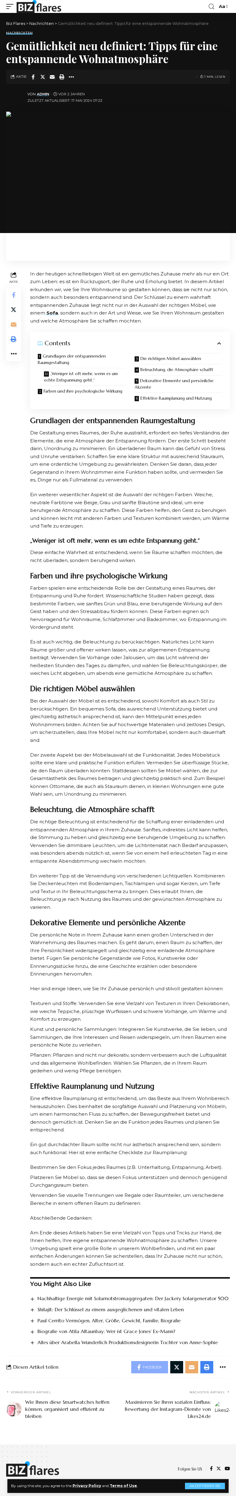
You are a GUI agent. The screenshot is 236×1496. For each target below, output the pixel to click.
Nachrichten (19, 33)
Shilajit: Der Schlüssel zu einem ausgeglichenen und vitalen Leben (110, 1309)
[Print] (61, 77)
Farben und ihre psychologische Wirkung (83, 391)
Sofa (51, 313)
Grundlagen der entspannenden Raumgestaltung (72, 359)
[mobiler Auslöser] (11, 6)
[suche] (211, 6)
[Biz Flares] (39, 6)
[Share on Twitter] (42, 77)
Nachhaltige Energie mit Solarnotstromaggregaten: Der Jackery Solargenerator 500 (133, 1298)
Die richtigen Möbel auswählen (170, 358)
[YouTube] (227, 1469)
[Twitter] (218, 1469)
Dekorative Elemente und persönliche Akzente (174, 384)
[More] (71, 77)
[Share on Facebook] (33, 77)
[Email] (52, 77)
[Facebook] (211, 1469)
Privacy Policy (87, 1485)
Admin (43, 94)
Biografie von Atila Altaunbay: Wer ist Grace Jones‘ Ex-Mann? (106, 1331)
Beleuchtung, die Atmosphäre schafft (176, 369)
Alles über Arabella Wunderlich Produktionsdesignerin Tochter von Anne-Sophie (127, 1342)
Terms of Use (123, 1485)
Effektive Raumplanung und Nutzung (176, 398)
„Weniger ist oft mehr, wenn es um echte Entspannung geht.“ (81, 377)
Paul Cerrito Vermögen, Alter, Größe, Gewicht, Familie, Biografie (109, 1320)
